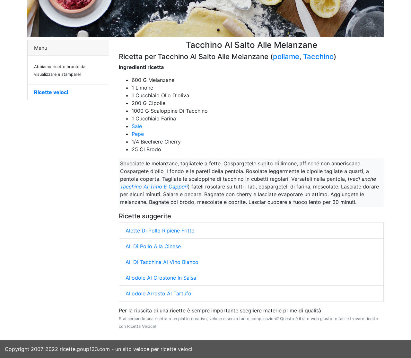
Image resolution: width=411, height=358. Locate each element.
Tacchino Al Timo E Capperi (154, 186)
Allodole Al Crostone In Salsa (161, 278)
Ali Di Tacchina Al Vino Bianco (162, 262)
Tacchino (318, 56)
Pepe (138, 134)
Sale (137, 126)
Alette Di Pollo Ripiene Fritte (160, 230)
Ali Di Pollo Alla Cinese (153, 246)
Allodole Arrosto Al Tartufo (158, 293)
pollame (286, 56)
